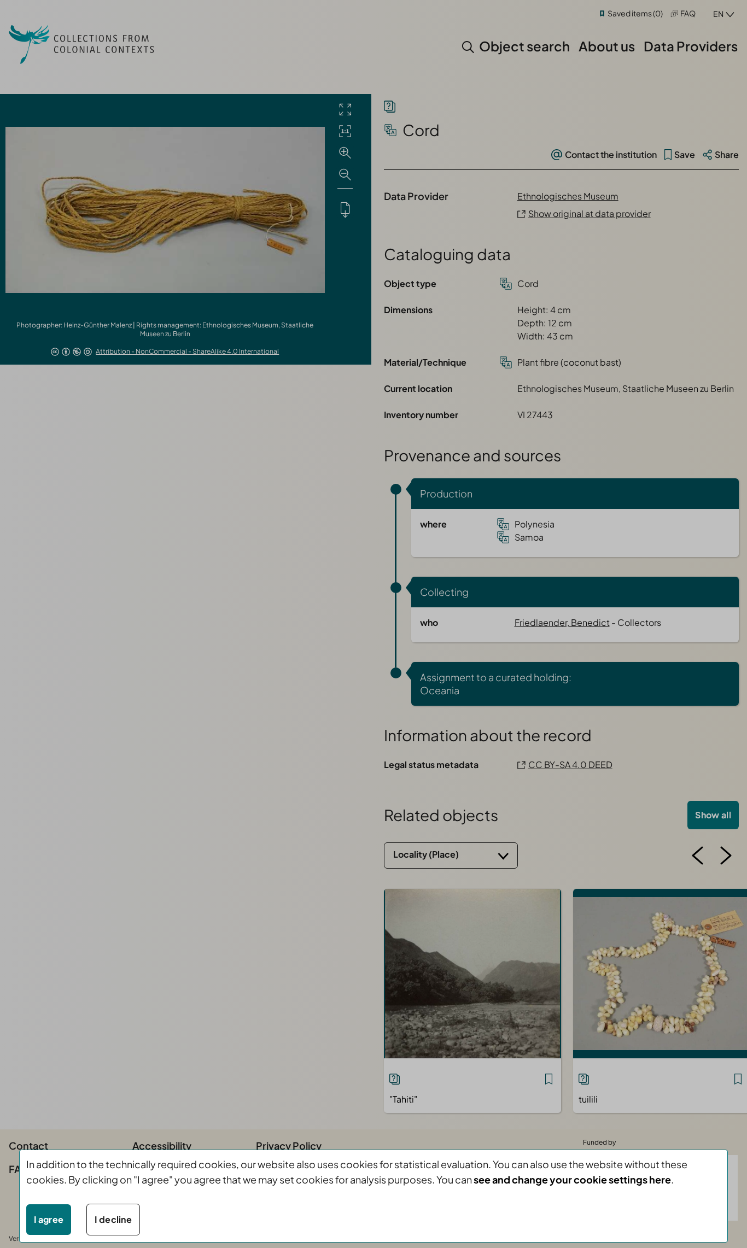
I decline (113, 1219)
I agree (48, 1219)
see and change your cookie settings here (572, 1179)
